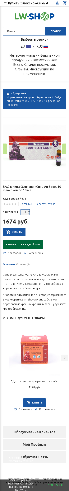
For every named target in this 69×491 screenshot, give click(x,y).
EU (23, 46)
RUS (40, 46)
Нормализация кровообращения (29, 97)
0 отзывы (26, 203)
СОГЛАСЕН (55, 485)
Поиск (56, 31)
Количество (10, 211)
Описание (9, 264)
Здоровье (19, 93)
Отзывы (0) (23, 264)
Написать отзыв (45, 203)
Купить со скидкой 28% (23, 244)
